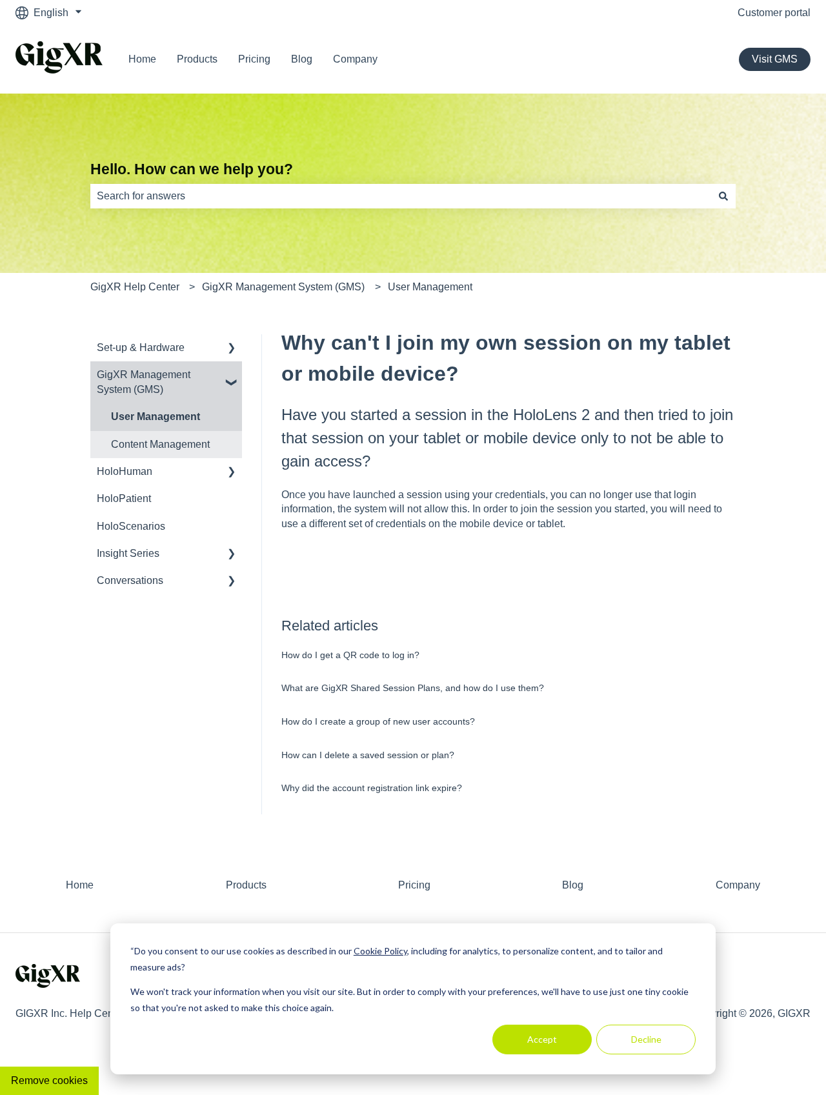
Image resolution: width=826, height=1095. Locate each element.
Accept (542, 1039)
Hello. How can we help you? (191, 169)
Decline (646, 1039)
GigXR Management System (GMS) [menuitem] (143, 381)
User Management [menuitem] (155, 416)
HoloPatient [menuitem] (124, 498)
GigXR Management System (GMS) (283, 286)
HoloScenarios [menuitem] (131, 526)
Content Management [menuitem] (160, 444)
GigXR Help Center (134, 286)
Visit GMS (775, 59)
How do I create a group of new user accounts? (378, 721)
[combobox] (400, 196)
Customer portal (774, 12)
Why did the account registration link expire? (371, 788)
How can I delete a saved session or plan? (367, 755)
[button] (231, 349)
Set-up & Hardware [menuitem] (141, 347)
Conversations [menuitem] (130, 580)
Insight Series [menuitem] (128, 553)
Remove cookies (49, 1080)
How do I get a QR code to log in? (350, 655)
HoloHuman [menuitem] (124, 471)
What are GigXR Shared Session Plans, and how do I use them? (412, 688)
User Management (430, 286)
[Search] (723, 196)
